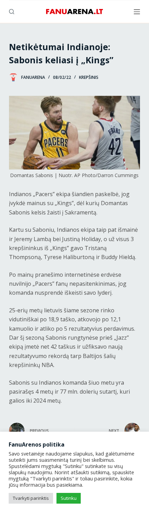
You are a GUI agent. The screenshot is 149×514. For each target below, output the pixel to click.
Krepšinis (88, 77)
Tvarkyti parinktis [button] (31, 498)
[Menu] (137, 12)
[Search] (11, 11)
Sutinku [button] (69, 498)
